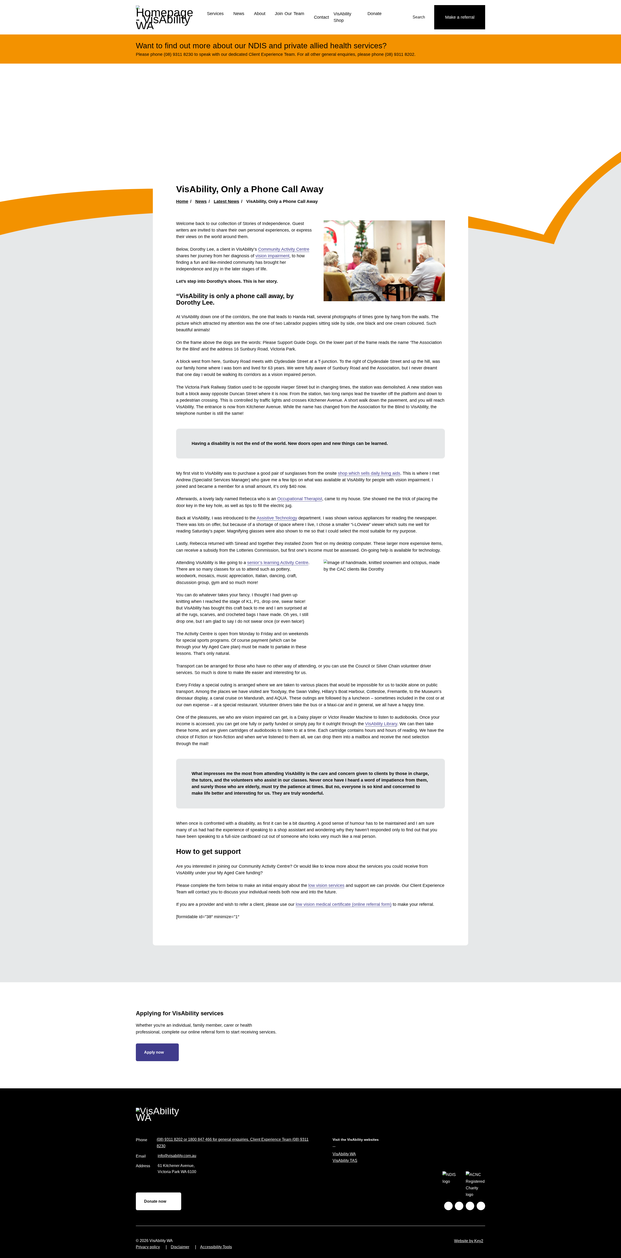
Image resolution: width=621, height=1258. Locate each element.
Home (182, 201)
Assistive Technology (277, 518)
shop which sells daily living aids (369, 473)
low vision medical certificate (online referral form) (344, 904)
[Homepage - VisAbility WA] (167, 17)
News (238, 13)
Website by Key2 (468, 1241)
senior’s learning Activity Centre (277, 562)
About (259, 13)
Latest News (226, 201)
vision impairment (272, 255)
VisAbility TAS (345, 1160)
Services (215, 13)
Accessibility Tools (216, 1247)
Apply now (154, 1052)
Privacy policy (148, 1247)
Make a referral (459, 17)
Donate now (155, 1201)
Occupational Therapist (299, 498)
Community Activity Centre (283, 249)
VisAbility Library (381, 723)
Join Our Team (289, 13)
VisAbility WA (344, 1154)
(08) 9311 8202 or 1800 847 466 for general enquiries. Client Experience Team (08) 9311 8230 (233, 1142)
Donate (375, 13)
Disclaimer (180, 1247)
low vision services (326, 885)
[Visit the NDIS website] (452, 1184)
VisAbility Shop (342, 17)
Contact (321, 17)
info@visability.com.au (177, 1156)
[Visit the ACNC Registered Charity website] (475, 1184)
